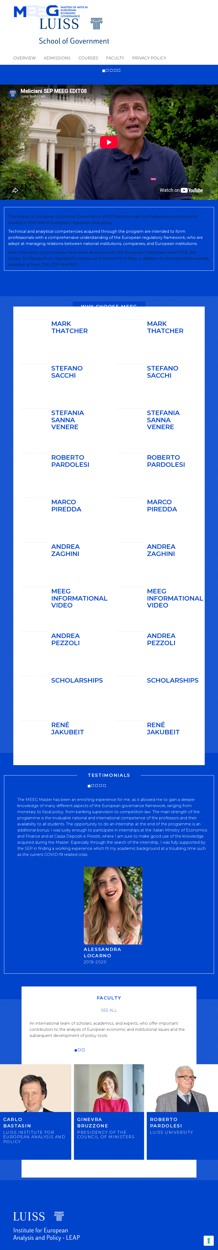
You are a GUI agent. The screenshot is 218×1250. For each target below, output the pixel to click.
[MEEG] (61, 11)
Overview (24, 58)
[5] (119, 70)
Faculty (115, 58)
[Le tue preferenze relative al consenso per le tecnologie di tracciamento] (209, 1241)
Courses (88, 58)
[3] (111, 70)
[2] (107, 70)
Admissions (57, 58)
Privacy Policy (149, 58)
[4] (115, 70)
